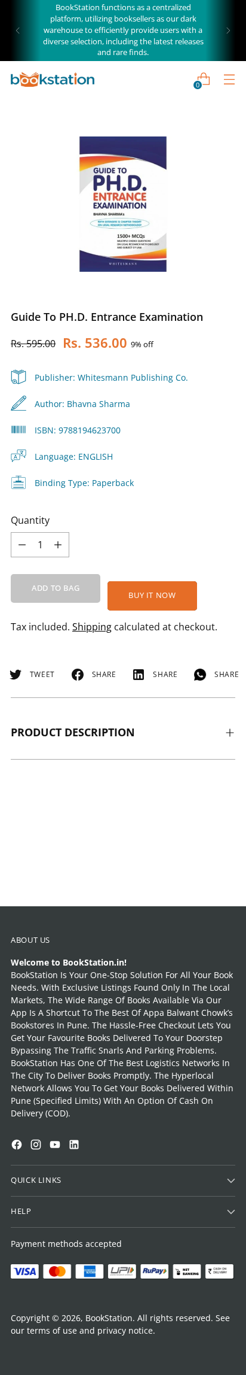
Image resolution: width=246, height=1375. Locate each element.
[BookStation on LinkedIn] (75, 1146)
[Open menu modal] (229, 79)
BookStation (109, 1318)
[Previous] (18, 30)
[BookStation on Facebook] (18, 1146)
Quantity (30, 520)
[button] (32, 1227)
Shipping (92, 626)
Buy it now (152, 595)
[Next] (228, 30)
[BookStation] (52, 79)
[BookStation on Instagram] (37, 1146)
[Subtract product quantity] (58, 545)
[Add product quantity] (22, 545)
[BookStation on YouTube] (56, 1146)
